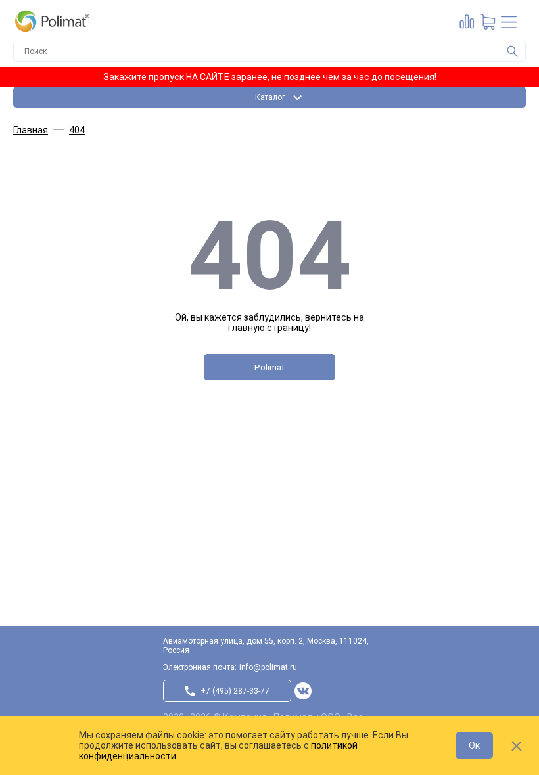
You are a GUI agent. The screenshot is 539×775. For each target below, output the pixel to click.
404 (77, 130)
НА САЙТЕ (207, 77)
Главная (30, 130)
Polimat (269, 367)
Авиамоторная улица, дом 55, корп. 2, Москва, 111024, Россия (266, 645)
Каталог (270, 97)
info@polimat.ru (268, 667)
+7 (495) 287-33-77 (235, 691)
